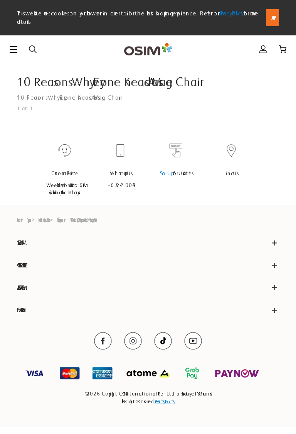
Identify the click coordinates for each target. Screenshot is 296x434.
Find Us (231, 173)
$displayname (59, 220)
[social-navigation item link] (103, 341)
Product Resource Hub (43, 220)
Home (17, 220)
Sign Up (166, 173)
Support (28, 220)
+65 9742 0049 (120, 185)
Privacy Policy (230, 13)
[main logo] (148, 49)
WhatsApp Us (120, 173)
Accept (272, 18)
